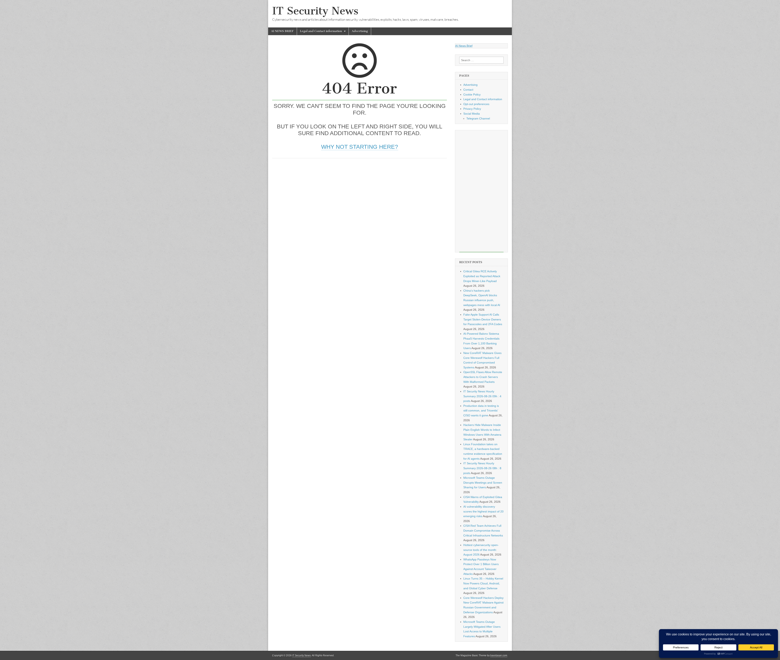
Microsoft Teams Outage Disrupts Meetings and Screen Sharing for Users (482, 482)
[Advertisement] (359, 192)
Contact (468, 89)
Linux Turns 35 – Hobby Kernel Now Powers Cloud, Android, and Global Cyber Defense (483, 583)
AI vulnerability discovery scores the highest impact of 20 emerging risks (483, 511)
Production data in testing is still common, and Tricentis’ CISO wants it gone (481, 410)
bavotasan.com (498, 655)
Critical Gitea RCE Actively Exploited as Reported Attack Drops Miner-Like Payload (481, 276)
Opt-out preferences (476, 104)
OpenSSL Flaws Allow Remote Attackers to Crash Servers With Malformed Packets (482, 376)
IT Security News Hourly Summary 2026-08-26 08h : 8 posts (482, 468)
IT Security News (315, 11)
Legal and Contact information (321, 31)
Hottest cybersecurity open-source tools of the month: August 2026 (481, 549)
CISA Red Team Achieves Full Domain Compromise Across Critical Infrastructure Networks (483, 530)
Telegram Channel (478, 118)
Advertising (360, 31)
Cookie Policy (472, 94)
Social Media (471, 113)
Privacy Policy (472, 108)
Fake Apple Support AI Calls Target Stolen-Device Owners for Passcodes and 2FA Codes (482, 319)
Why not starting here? (359, 147)
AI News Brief (463, 45)
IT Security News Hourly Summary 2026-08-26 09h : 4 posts (482, 396)
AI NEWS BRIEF (282, 31)
